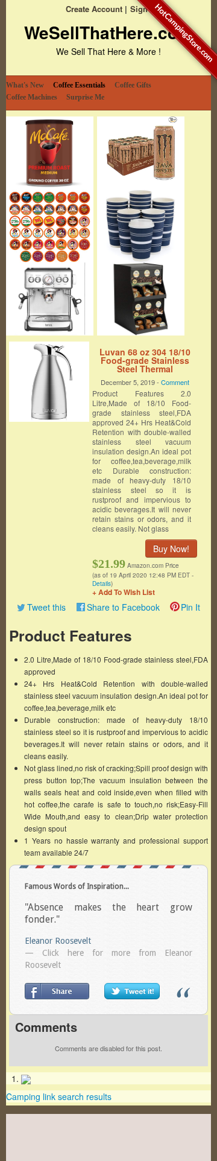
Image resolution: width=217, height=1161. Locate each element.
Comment (175, 382)
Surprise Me (85, 97)
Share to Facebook (123, 607)
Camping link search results (59, 1096)
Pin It (190, 607)
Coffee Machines (31, 97)
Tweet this (46, 607)
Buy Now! (171, 548)
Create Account (94, 8)
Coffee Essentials (79, 85)
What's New (25, 85)
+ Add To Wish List (123, 592)
